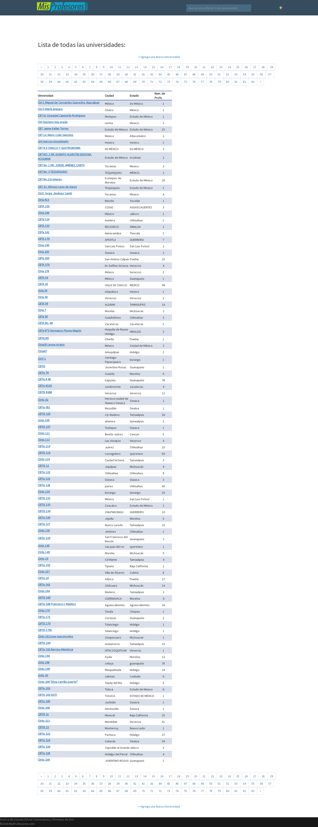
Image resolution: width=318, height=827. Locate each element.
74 (176, 82)
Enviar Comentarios (37, 819)
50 (210, 74)
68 (126, 82)
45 (168, 74)
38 (109, 74)
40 (126, 74)
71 (151, 82)
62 (75, 82)
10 (111, 67)
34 (75, 74)
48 (193, 74)
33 (67, 74)
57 (269, 74)
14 (144, 67)
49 (202, 74)
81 (236, 82)
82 (244, 82)
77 (202, 82)
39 (117, 74)
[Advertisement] (159, 26)
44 (160, 74)
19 (187, 67)
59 (50, 82)
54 (244, 74)
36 (92, 74)
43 (151, 74)
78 (210, 82)
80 (227, 82)
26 (246, 67)
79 (219, 82)
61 (67, 82)
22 (212, 67)
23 (220, 67)
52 (227, 74)
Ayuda (19, 819)
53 (236, 74)
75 (185, 82)
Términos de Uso (63, 819)
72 (160, 82)
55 (252, 74)
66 (109, 82)
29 (271, 67)
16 (161, 67)
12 (128, 67)
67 (117, 82)
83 (252, 82)
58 (41, 82)
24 (229, 67)
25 (237, 67)
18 (178, 67)
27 (254, 67)
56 (261, 74)
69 (134, 82)
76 (193, 82)
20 (195, 67)
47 (185, 74)
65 (101, 82)
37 (101, 74)
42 (143, 74)
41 (134, 74)
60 (58, 82)
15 (153, 67)
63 (84, 82)
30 (41, 74)
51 (219, 74)
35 (84, 74)
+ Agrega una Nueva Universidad (159, 57)
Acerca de (6, 819)
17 (170, 67)
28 (263, 67)
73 (168, 82)
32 (58, 74)
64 (92, 82)
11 (119, 67)
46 (176, 74)
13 (136, 67)
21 (204, 67)
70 (143, 82)
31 (50, 74)
